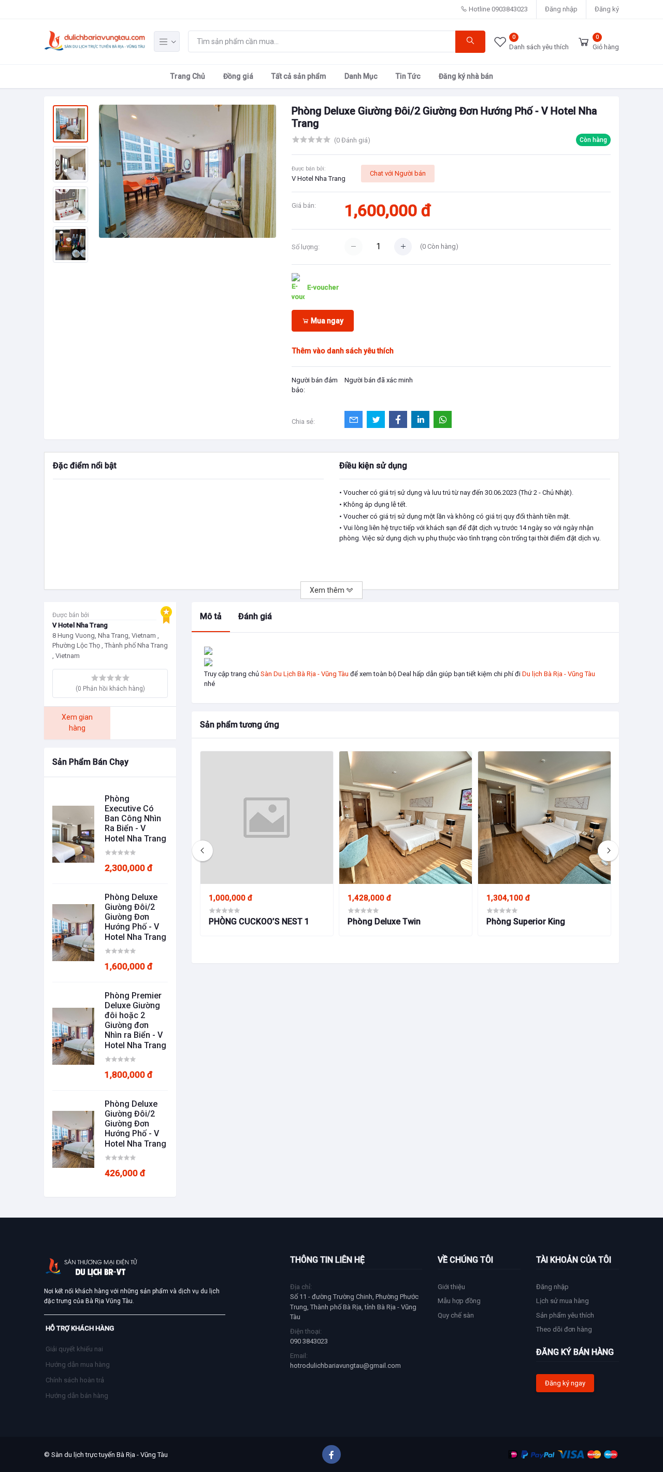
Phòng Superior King (525, 921)
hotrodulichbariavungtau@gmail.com (345, 1365)
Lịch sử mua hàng (562, 1301)
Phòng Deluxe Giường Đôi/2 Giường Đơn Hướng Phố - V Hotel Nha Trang (135, 917)
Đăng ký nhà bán (466, 76)
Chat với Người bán (398, 173)
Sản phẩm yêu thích (565, 1315)
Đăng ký (607, 9)
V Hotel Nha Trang (318, 178)
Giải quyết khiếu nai (74, 1349)
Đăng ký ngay (565, 1383)
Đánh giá (255, 616)
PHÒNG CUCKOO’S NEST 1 (259, 921)
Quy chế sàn (456, 1315)
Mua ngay (326, 321)
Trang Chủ (187, 76)
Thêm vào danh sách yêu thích (343, 351)
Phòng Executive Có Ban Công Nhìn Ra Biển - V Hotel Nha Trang (135, 819)
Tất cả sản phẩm (298, 76)
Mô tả (211, 616)
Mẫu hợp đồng (459, 1301)
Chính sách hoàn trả (75, 1380)
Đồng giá (238, 76)
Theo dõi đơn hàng (564, 1329)
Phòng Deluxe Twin (384, 921)
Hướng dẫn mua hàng (78, 1364)
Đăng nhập (561, 9)
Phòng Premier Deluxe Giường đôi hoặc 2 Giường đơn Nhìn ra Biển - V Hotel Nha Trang (135, 1020)
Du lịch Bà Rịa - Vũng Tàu (558, 674)
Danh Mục (361, 76)
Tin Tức (408, 76)
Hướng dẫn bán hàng (77, 1395)
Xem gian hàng (77, 722)
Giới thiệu (451, 1287)
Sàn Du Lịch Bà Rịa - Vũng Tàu (305, 674)
